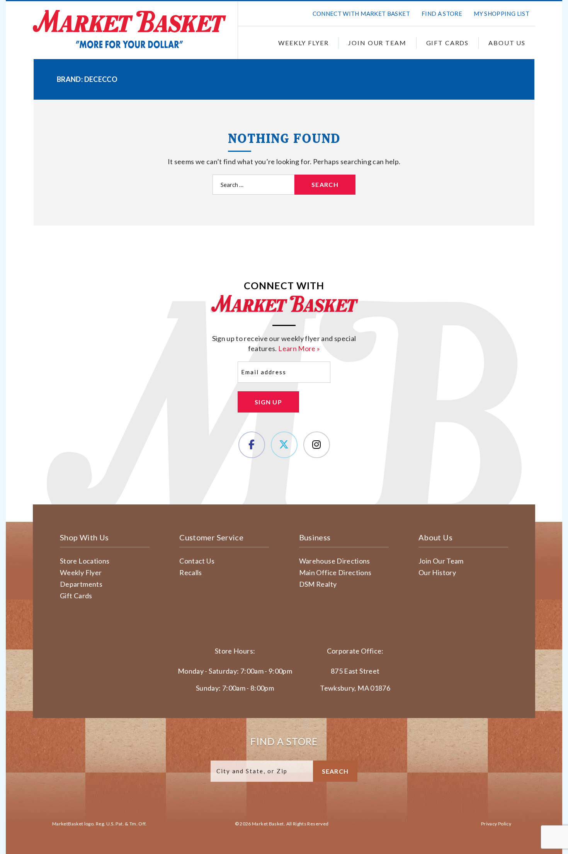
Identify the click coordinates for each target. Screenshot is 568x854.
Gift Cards (447, 42)
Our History (437, 572)
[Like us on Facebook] (251, 444)
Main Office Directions (335, 572)
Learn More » (299, 348)
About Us (506, 42)
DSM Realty (318, 584)
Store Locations (84, 561)
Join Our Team (377, 42)
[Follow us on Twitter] (284, 444)
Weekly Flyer (303, 42)
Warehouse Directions (334, 561)
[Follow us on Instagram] (316, 444)
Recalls (190, 572)
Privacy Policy (496, 824)
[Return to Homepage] (129, 29)
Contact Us (196, 561)
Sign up (268, 402)
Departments (81, 584)
